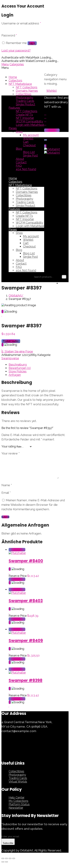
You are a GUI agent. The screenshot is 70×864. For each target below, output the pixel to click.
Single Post (30, 155)
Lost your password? (16, 50)
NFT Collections (26, 87)
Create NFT (52, 130)
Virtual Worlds (18, 781)
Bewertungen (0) (20, 368)
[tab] (39, 364)
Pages (13, 128)
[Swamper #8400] (17, 553)
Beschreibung (18, 364)
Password (9, 35)
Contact (21, 162)
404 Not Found (26, 169)
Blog (19, 148)
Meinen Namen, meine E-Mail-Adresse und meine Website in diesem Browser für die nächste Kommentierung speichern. (33, 504)
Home (13, 77)
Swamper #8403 (26, 601)
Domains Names (27, 90)
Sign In (64, 283)
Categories (17, 64)
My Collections (18, 801)
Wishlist (28, 138)
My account (31, 135)
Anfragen (15, 375)
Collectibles (23, 94)
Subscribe (8, 843)
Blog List (29, 152)
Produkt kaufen (11, 341)
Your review (10, 453)
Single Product (25, 104)
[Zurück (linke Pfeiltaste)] (2, 861)
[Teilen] (6, 858)
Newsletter (16, 807)
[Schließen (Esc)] (2, 858)
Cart (26, 142)
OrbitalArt (15, 295)
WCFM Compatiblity (29, 121)
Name (6, 485)
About (20, 159)
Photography (24, 97)
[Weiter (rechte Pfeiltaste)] (6, 861)
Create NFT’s (24, 114)
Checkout (29, 145)
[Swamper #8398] (17, 672)
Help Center (16, 797)
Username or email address (21, 23)
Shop (19, 131)
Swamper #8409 (26, 640)
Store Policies (18, 371)
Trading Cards (25, 101)
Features (14, 107)
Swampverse (10, 358)
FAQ (19, 165)
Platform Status (19, 804)
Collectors (15, 80)
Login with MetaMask (30, 125)
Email (6, 492)
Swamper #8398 (25, 680)
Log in (32, 43)
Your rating (8, 446)
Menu (5, 64)
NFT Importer (25, 118)
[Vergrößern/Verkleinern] (13, 858)
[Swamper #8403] (17, 593)
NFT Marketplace (20, 84)
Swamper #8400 (26, 561)
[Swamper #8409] (17, 632)
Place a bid (18, 549)
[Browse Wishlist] (1, 315)
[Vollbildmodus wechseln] (10, 858)
